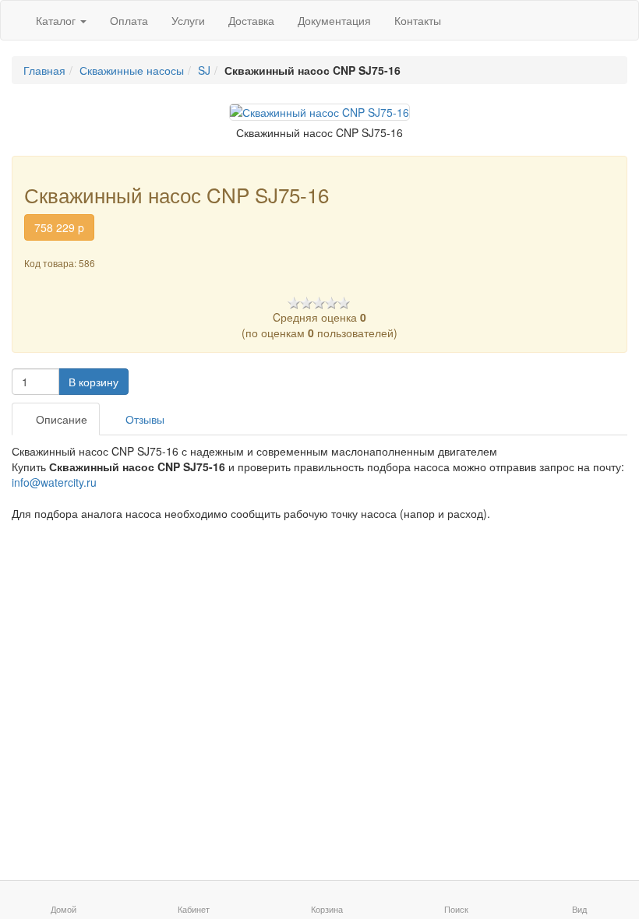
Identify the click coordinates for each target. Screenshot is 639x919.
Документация (334, 20)
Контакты (417, 20)
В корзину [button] (93, 381)
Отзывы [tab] (143, 419)
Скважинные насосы (131, 70)
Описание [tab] (60, 419)
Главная (44, 70)
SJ (204, 70)
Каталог (57, 20)
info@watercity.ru (54, 482)
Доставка (251, 20)
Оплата (129, 20)
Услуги (188, 20)
